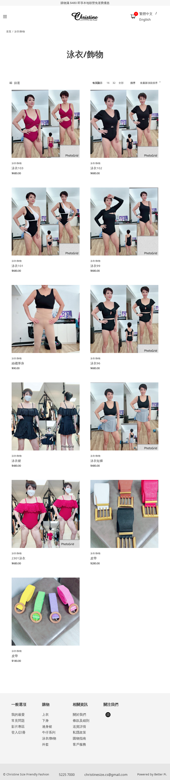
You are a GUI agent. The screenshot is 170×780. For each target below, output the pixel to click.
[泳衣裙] (46, 416)
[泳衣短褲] (124, 416)
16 (108, 83)
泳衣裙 (16, 461)
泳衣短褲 (96, 461)
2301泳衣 (18, 558)
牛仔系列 (48, 732)
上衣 (45, 714)
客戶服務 (79, 744)
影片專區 (18, 726)
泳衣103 (17, 168)
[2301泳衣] (46, 514)
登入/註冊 (18, 732)
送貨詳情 (79, 726)
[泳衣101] (46, 221)
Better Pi (160, 774)
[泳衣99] (124, 221)
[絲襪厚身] (46, 319)
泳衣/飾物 (17, 163)
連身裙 (47, 726)
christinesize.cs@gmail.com (106, 774)
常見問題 (18, 720)
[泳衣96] (124, 319)
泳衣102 (96, 168)
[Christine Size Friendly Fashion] (85, 16)
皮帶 (93, 558)
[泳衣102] (124, 124)
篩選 (16, 83)
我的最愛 (18, 714)
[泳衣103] (46, 124)
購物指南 (79, 738)
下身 (45, 720)
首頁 (8, 31)
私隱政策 (79, 732)
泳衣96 (95, 363)
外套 (45, 744)
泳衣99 (95, 266)
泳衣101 (17, 266)
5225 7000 (67, 774)
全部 (121, 83)
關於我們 (79, 714)
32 (114, 83)
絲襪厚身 (18, 363)
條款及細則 (81, 720)
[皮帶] (124, 514)
